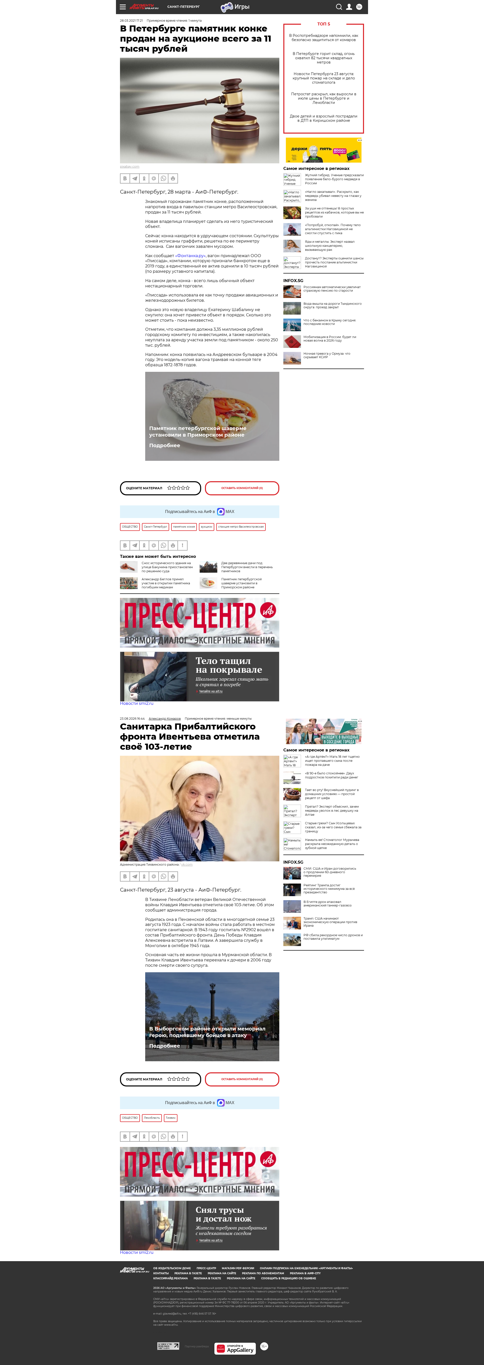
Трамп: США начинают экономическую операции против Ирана (330, 922)
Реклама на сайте (222, 1273)
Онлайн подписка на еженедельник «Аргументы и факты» (306, 1268)
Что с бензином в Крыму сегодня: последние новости (330, 322)
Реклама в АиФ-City (305, 1273)
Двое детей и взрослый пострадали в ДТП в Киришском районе (323, 118)
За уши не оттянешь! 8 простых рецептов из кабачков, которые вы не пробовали (334, 212)
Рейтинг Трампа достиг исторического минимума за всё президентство (329, 889)
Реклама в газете (188, 1273)
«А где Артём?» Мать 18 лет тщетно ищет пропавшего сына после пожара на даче (332, 761)
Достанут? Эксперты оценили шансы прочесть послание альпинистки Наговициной (334, 262)
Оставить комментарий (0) (242, 488)
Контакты (161, 1273)
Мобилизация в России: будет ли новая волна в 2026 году (330, 338)
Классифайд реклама (170, 1278)
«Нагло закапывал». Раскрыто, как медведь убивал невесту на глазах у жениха (333, 196)
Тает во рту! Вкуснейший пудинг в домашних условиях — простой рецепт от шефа (332, 794)
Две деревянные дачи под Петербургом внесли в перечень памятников (247, 567)
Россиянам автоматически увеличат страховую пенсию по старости (332, 288)
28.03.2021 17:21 (131, 20)
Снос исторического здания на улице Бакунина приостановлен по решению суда (167, 567)
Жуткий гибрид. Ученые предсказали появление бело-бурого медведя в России (334, 179)
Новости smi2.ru (137, 703)
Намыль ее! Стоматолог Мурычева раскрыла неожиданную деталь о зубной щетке (332, 844)
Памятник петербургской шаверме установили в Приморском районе (198, 431)
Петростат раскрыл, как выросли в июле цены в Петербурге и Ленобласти (323, 98)
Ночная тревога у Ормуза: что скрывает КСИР (327, 355)
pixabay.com (129, 166)
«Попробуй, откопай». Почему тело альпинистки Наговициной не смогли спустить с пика (333, 229)
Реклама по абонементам (263, 1273)
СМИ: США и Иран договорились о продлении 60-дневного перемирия (330, 872)
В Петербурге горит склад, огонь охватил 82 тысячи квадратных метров (324, 58)
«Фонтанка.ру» (190, 255)
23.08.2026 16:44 (132, 718)
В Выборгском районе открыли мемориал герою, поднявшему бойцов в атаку (207, 1032)
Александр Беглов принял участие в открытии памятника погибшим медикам (166, 583)
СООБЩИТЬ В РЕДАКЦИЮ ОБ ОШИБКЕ (288, 1278)
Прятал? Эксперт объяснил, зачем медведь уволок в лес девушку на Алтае (332, 810)
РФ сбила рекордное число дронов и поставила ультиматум (333, 937)
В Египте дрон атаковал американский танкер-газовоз (327, 903)
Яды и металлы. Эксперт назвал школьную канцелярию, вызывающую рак (330, 246)
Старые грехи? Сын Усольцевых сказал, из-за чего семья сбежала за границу (333, 827)
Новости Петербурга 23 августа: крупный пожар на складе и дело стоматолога (324, 78)
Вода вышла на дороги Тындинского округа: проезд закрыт (333, 305)
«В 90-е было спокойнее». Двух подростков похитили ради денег (331, 775)
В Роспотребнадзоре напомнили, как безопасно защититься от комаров (323, 38)
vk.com (187, 864)
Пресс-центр (206, 1268)
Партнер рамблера (197, 1346)
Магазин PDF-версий (238, 1268)
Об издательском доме (172, 1268)
